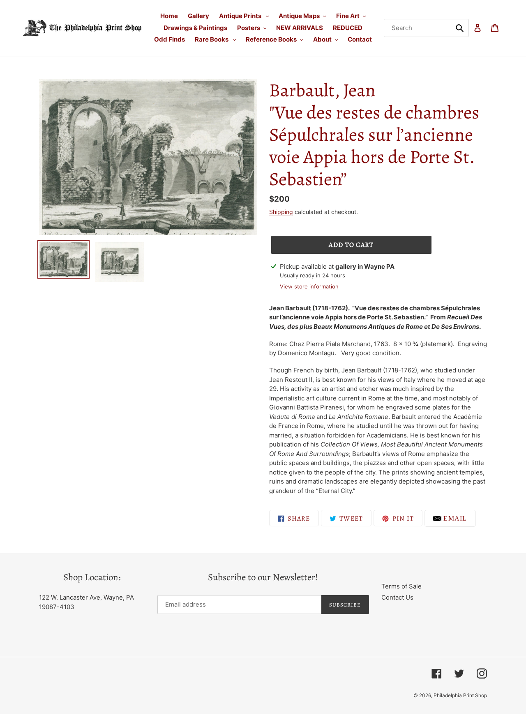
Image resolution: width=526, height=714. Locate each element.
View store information (309, 286)
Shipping (281, 211)
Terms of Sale (401, 586)
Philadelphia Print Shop (460, 695)
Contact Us (397, 597)
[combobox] (426, 28)
